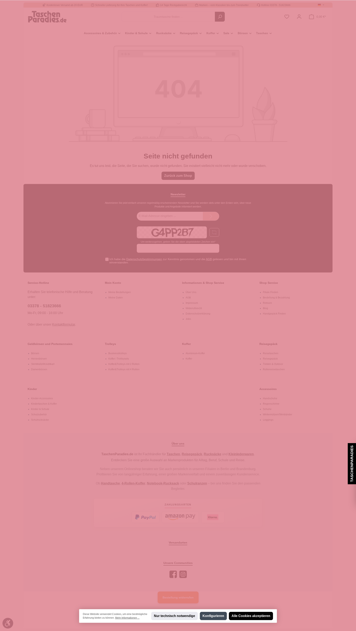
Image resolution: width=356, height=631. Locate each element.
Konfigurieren (213, 616)
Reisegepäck (268, 344)
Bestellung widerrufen (178, 597)
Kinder (32, 389)
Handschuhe (270, 398)
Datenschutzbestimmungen (144, 259)
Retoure (267, 303)
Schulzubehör (39, 414)
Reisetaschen (270, 353)
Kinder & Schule (40, 409)
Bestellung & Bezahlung (276, 297)
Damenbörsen (39, 369)
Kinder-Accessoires (42, 398)
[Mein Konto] (299, 17)
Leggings (268, 419)
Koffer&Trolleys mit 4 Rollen (123, 369)
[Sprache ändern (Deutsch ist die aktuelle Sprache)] (321, 5)
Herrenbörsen (39, 358)
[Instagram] (183, 574)
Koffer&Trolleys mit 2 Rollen (123, 364)
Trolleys (110, 344)
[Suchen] (220, 17)
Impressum (192, 303)
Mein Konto (113, 282)
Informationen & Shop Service (203, 282)
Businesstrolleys (117, 353)
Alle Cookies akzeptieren (251, 616)
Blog (265, 308)
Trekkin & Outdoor (273, 364)
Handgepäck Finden (274, 313)
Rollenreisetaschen (274, 369)
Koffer (186, 344)
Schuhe (267, 409)
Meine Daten (115, 297)
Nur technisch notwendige (174, 616)
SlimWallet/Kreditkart (42, 364)
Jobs (188, 319)
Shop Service (268, 282)
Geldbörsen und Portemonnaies (50, 344)
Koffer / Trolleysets (118, 358)
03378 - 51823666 (44, 306)
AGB (209, 259)
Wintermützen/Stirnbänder (277, 414)
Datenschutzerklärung (198, 313)
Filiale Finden (270, 292)
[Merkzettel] (287, 17)
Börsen (35, 353)
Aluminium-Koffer (195, 353)
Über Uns (191, 292)
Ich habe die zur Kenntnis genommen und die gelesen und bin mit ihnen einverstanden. (177, 260)
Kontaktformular (63, 324)
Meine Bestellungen (119, 292)
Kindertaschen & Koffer (44, 403)
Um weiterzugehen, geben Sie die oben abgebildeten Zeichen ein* (178, 241)
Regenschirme (271, 403)
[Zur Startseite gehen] (47, 16)
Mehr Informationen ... (127, 617)
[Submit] (211, 216)
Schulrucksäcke (40, 419)
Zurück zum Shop (178, 175)
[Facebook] (173, 574)
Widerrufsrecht (194, 308)
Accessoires (268, 389)
